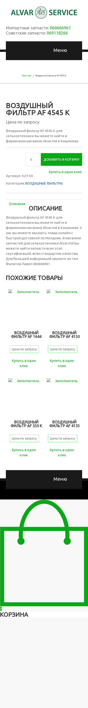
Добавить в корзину (61, 159)
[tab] (17, 203)
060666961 (60, 27)
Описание (17, 204)
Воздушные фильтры (44, 183)
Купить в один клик (65, 172)
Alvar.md (26, 75)
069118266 (57, 33)
